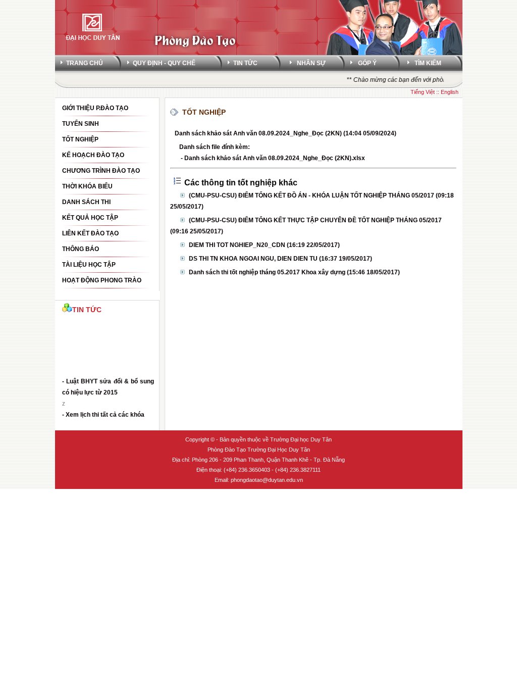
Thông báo (80, 249)
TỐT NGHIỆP (204, 112)
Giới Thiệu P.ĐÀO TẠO (95, 108)
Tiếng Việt (422, 92)
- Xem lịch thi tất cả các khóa (103, 412)
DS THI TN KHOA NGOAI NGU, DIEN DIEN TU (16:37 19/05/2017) (280, 258)
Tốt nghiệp (80, 139)
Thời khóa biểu (87, 186)
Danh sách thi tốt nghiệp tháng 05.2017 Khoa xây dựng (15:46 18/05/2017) (294, 272)
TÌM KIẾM (428, 63)
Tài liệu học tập (89, 264)
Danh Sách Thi (86, 202)
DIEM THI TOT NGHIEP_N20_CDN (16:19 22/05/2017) (264, 245)
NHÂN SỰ (311, 63)
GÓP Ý (367, 63)
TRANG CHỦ (84, 63)
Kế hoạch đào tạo (93, 155)
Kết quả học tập (90, 217)
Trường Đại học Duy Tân (301, 439)
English (449, 92)
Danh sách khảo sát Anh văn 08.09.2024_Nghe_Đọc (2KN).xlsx (274, 158)
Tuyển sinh (80, 123)
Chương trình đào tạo (101, 170)
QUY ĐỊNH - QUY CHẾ (164, 63)
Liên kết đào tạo (90, 233)
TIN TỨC (245, 63)
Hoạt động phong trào (101, 280)
